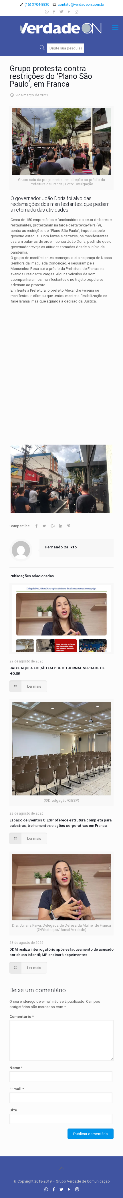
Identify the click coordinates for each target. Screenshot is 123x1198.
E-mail (16, 1089)
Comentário (21, 1016)
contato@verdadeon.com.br (81, 4)
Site (13, 1110)
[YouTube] (69, 11)
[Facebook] (54, 11)
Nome (16, 1068)
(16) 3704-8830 (37, 4)
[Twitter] (62, 11)
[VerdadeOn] (61, 27)
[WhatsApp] (47, 11)
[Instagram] (77, 11)
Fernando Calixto (61, 547)
